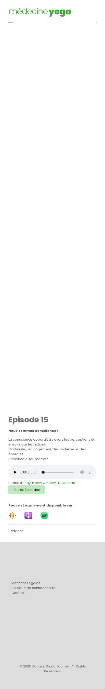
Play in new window (40, 482)
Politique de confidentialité (33, 587)
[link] (12, 515)
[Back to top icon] (52, 654)
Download (66, 482)
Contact (18, 592)
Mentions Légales (25, 583)
